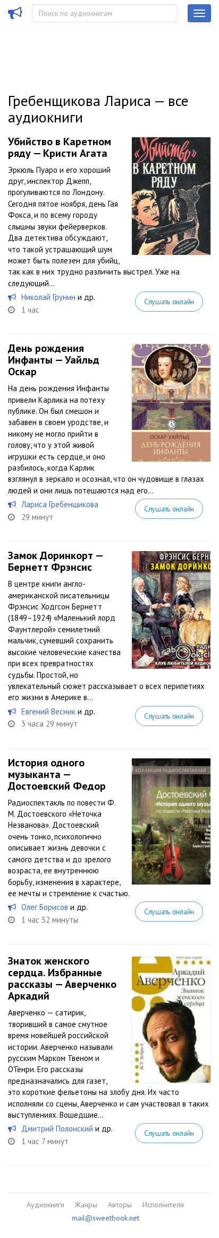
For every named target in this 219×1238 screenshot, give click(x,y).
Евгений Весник (48, 711)
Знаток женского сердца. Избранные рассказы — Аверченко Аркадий (62, 978)
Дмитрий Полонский (57, 1129)
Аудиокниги (45, 1204)
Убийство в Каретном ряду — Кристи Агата (59, 147)
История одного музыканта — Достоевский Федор (57, 774)
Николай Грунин (48, 297)
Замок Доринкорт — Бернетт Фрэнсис (55, 561)
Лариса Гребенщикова (59, 504)
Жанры (86, 1204)
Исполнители (163, 1204)
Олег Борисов (44, 907)
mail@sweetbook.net (105, 1218)
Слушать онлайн (169, 301)
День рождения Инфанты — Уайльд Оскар (53, 359)
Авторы (120, 1204)
